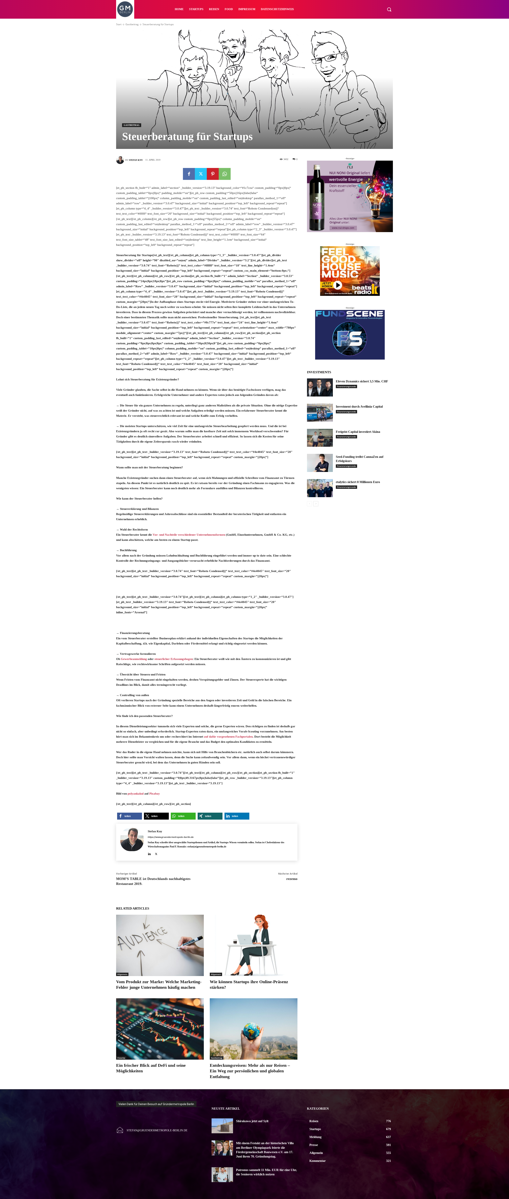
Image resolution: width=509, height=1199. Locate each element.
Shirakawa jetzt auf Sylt (252, 1121)
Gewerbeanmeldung (134, 659)
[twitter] (156, 853)
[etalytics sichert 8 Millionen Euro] (320, 488)
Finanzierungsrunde (346, 386)
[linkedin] (149, 853)
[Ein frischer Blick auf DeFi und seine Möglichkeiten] (160, 1029)
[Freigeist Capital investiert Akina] (320, 438)
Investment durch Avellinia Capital (359, 406)
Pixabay (154, 793)
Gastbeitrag (132, 24)
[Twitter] (201, 174)
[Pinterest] (213, 174)
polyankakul (136, 793)
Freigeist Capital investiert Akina (358, 431)
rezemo (291, 879)
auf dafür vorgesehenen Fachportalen (228, 736)
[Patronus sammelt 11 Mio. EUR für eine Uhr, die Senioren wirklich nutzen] (222, 1174)
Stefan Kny (136, 160)
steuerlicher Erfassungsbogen (173, 659)
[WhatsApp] (225, 174)
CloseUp (121, 1057)
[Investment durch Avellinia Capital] (320, 413)
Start (118, 24)
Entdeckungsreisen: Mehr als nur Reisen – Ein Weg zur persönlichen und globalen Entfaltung (250, 1071)
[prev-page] (309, 503)
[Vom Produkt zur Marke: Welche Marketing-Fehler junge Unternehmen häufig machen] (160, 945)
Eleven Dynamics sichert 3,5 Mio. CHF (362, 381)
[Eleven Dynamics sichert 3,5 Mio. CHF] (320, 387)
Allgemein (122, 974)
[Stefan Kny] (120, 160)
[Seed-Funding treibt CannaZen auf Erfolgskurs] (320, 463)
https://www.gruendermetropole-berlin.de (171, 837)
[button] (389, 9)
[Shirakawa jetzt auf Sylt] (222, 1125)
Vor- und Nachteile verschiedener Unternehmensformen (189, 534)
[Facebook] (189, 174)
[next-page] (315, 503)
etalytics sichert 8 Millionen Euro (358, 482)
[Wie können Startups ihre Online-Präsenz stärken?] (253, 945)
